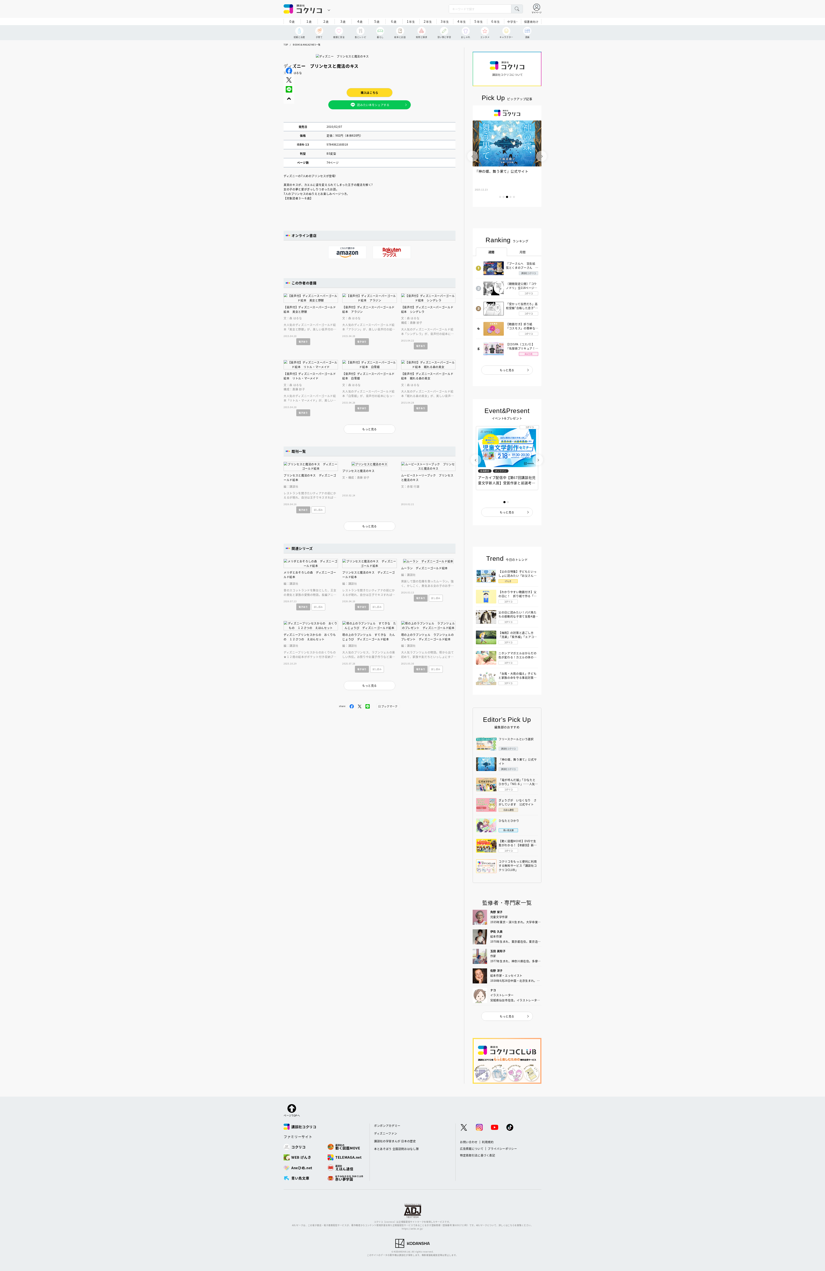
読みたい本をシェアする (373, 105)
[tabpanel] (507, 156)
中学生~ (512, 22)
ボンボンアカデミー (387, 1125)
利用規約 (488, 1142)
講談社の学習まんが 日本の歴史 (395, 1141)
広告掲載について (471, 1148)
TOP (286, 44)
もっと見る (507, 370)
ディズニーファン (385, 1133)
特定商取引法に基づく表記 (477, 1155)
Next (541, 156)
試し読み (318, 509)
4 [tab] (510, 197)
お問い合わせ (469, 1142)
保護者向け (531, 22)
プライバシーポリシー (502, 1148)
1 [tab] (500, 197)
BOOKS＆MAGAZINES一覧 (307, 44)
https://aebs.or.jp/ (412, 1228)
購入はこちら (369, 92)
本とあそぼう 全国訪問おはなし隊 (396, 1149)
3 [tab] (507, 197)
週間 (491, 252)
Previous (472, 156)
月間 (522, 252)
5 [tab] (514, 197)
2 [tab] (504, 197)
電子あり (303, 341)
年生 (411, 21)
